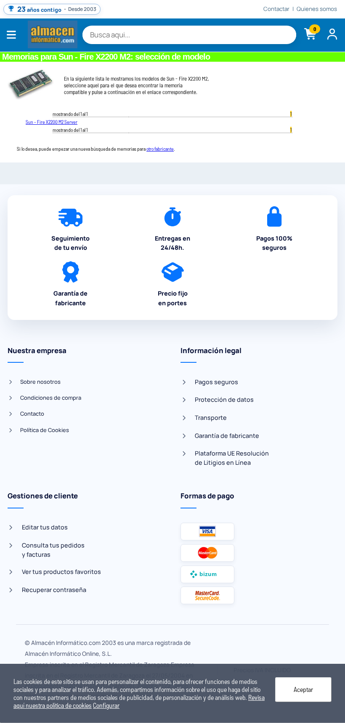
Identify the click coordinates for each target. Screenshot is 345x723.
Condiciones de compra (50, 397)
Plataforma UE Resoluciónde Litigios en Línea (232, 457)
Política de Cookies (44, 430)
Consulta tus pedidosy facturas (53, 549)
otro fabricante (160, 149)
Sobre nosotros (40, 381)
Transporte (211, 418)
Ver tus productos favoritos (61, 572)
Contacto (32, 413)
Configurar (106, 705)
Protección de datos (224, 399)
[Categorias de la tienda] (14, 35)
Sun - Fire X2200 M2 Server (51, 122)
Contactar (276, 9)
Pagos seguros (216, 382)
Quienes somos (317, 9)
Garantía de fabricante (227, 436)
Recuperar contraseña (54, 590)
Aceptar (303, 689)
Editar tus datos (45, 527)
